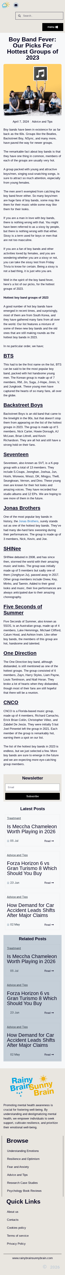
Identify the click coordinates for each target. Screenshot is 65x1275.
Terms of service (18, 1235)
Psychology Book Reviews (24, 1190)
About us (12, 1211)
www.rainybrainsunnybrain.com (32, 1258)
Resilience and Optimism (23, 1159)
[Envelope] (16, 5)
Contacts (13, 1219)
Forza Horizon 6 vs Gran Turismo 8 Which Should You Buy (32, 868)
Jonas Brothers (28, 521)
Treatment (14, 818)
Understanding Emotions (23, 1151)
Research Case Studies (22, 1182)
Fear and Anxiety (18, 1167)
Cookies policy (16, 1227)
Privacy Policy (16, 1243)
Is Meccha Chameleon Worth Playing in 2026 (32, 829)
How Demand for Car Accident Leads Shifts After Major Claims (31, 910)
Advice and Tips (17, 855)
